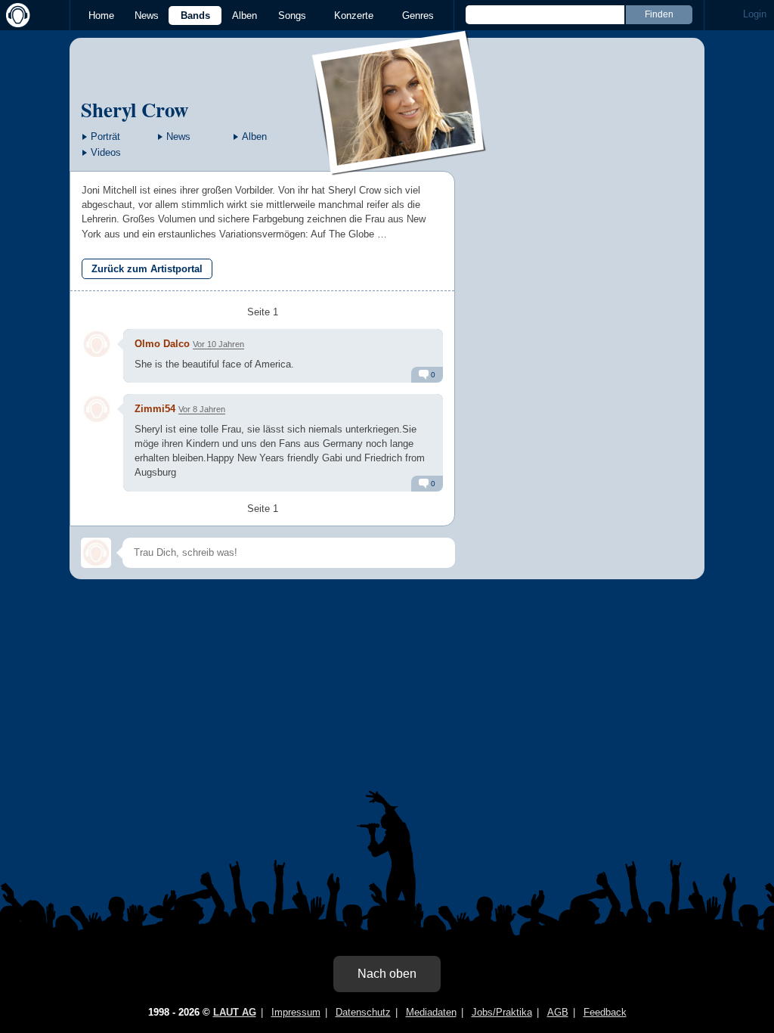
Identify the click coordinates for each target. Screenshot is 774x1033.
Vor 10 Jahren (218, 344)
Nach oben (387, 973)
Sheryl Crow (134, 109)
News (147, 15)
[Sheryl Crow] (399, 165)
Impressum (295, 1012)
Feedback (605, 1012)
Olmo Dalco (162, 343)
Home (101, 15)
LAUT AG (234, 1012)
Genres (418, 15)
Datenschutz (363, 1012)
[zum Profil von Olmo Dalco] (97, 344)
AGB (557, 1012)
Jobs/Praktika (502, 1012)
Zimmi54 (155, 408)
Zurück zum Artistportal (147, 269)
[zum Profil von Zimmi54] (97, 409)
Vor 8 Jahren (201, 409)
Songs (292, 15)
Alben (244, 15)
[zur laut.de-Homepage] (15, 15)
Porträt (105, 136)
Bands (195, 15)
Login (754, 14)
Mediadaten (431, 1012)
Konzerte (353, 15)
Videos (106, 152)
